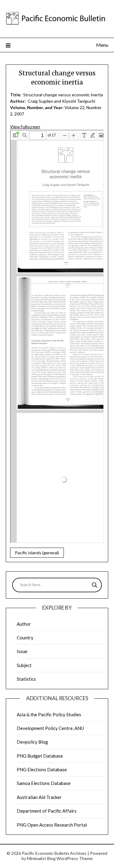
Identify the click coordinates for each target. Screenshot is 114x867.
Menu (102, 45)
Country (25, 637)
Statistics (26, 679)
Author (24, 624)
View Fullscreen (25, 126)
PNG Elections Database (42, 769)
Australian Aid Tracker (39, 797)
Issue (22, 651)
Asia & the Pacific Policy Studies (49, 714)
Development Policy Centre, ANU (50, 728)
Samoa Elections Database (44, 783)
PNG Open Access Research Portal (52, 824)
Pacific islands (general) (37, 552)
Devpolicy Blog (32, 742)
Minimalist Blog (41, 858)
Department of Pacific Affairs (47, 811)
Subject (24, 665)
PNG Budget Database (40, 756)
